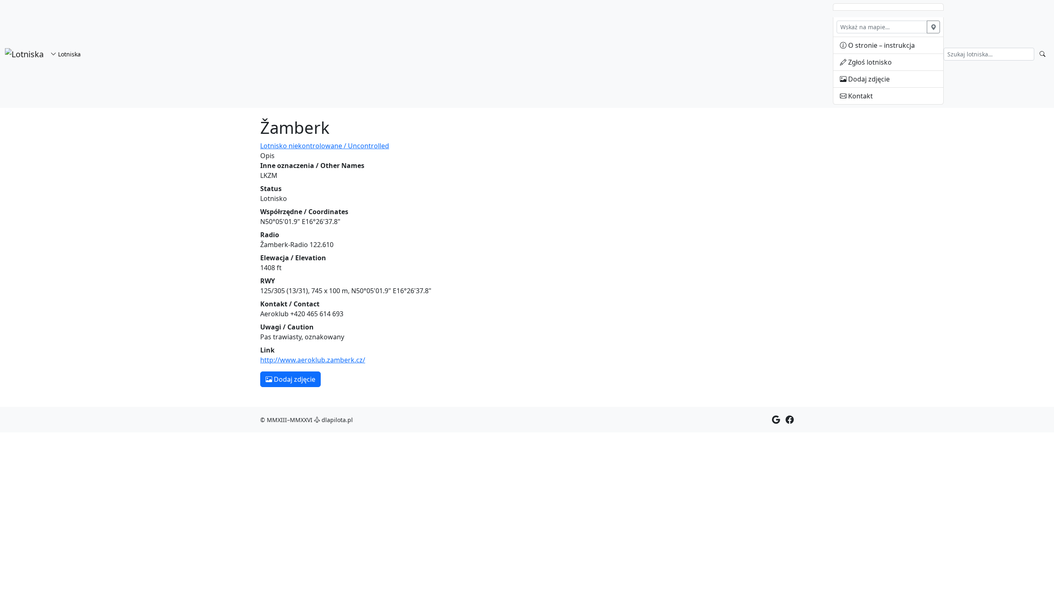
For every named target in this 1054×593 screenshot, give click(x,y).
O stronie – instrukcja (880, 45)
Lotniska (68, 54)
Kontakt (859, 95)
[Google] (776, 419)
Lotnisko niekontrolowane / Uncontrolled (324, 145)
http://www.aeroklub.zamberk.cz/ (312, 359)
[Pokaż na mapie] (933, 27)
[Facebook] (790, 419)
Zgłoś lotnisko (869, 62)
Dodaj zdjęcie (868, 79)
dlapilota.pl (336, 420)
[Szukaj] (1042, 54)
